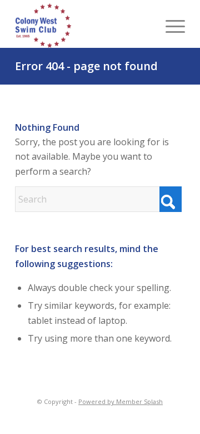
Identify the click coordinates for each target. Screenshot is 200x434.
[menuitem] (169, 25)
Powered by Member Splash (120, 401)
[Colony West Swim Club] (70, 25)
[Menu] (169, 25)
